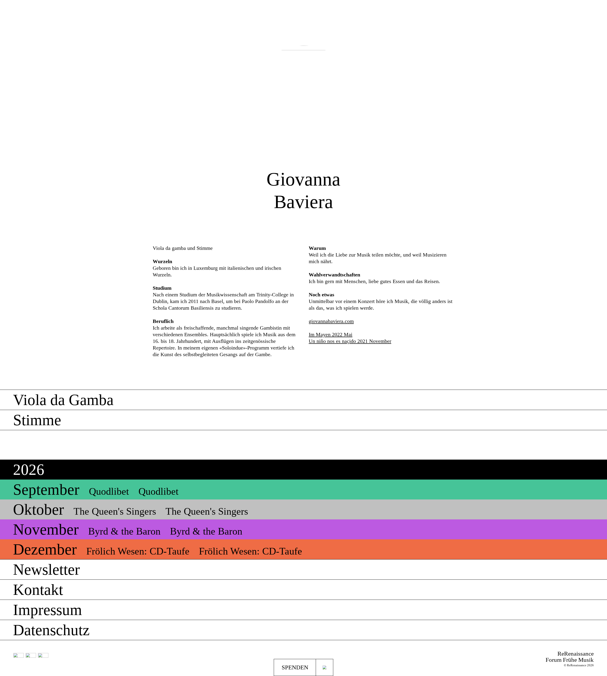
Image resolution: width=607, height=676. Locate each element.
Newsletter (46, 569)
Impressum (47, 609)
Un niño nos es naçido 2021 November (350, 341)
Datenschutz (51, 630)
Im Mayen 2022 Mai (330, 334)
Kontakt (38, 589)
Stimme (37, 420)
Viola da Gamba (63, 399)
